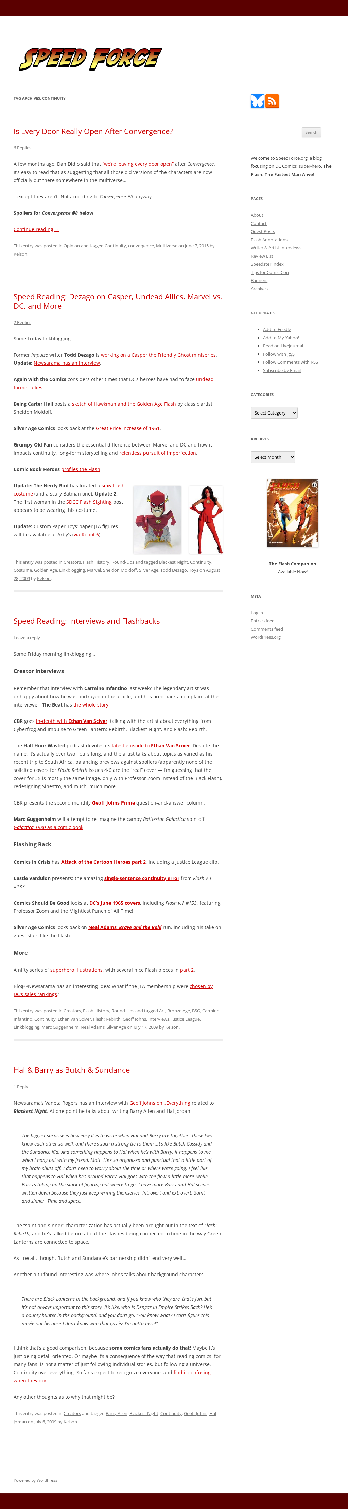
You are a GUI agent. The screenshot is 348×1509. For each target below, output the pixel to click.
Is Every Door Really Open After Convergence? (93, 131)
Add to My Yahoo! (281, 338)
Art (162, 1011)
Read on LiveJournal (283, 346)
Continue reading (36, 229)
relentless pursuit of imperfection (157, 453)
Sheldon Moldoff (120, 570)
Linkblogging (72, 570)
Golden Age (45, 570)
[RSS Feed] (272, 106)
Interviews (158, 1019)
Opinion (72, 246)
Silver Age (148, 570)
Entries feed (263, 621)
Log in (257, 613)
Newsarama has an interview (67, 363)
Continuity (115, 246)
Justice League (185, 1019)
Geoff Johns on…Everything (159, 1103)
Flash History (96, 562)
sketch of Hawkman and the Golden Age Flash (124, 404)
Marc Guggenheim (60, 1027)
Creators (72, 562)
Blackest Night (173, 562)
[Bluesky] (257, 106)
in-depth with (71, 721)
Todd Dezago (173, 570)
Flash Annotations (269, 240)
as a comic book (48, 827)
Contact (259, 223)
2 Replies (22, 322)
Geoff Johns (134, 1019)
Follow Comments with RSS (290, 362)
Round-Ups (122, 562)
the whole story (90, 704)
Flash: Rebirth (107, 1019)
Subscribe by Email (282, 370)
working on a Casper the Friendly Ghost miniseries (158, 355)
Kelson (20, 254)
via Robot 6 (86, 534)
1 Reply (21, 1087)
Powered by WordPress (35, 1480)
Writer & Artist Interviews (276, 248)
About (257, 215)
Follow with (279, 354)
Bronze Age (178, 1011)
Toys (193, 570)
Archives (259, 289)
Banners (259, 280)
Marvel (94, 570)
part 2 (187, 970)
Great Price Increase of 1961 (128, 428)
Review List (262, 256)
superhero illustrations (76, 970)
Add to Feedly (277, 329)
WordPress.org (266, 637)
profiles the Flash (80, 469)
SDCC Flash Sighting (89, 502)
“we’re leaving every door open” (138, 164)
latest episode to (151, 745)
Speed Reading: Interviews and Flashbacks (87, 621)
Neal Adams (93, 1027)
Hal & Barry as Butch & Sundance (72, 1070)
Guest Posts (263, 231)
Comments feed (267, 629)
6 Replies (22, 148)
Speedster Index (267, 264)
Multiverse (166, 246)
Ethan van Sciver (74, 1019)
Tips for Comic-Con (270, 272)
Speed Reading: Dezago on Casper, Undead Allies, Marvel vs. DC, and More (118, 300)
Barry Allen (116, 1413)
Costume (23, 570)
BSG (196, 1011)
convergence (141, 246)
